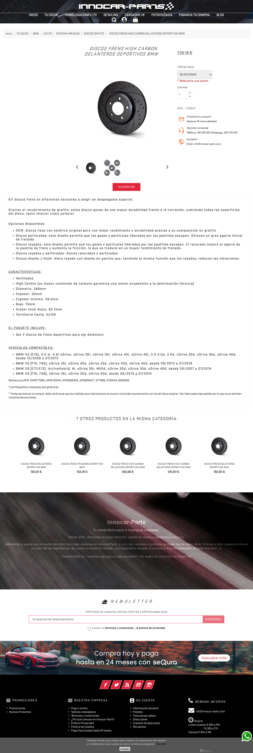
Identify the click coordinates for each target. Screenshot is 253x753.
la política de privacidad (150, 627)
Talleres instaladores (83, 712)
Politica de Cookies (82, 726)
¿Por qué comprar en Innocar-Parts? (92, 719)
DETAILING (111, 15)
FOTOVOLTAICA (162, 15)
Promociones (17, 708)
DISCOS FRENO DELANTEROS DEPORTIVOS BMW (36, 465)
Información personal (146, 708)
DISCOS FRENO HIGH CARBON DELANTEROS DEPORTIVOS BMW (128, 465)
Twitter (121, 682)
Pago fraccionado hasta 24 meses (91, 730)
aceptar (124, 748)
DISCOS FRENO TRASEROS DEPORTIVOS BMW (82, 465)
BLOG (220, 15)
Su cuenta (145, 700)
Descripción (126, 187)
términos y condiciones (119, 627)
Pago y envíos (79, 708)
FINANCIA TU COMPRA (194, 15)
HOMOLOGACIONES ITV (81, 15)
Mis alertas (139, 726)
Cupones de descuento (146, 723)
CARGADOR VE (135, 15)
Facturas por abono (144, 715)
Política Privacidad (82, 723)
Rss (132, 682)
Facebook (110, 682)
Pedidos (138, 712)
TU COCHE (51, 15)
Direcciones (140, 719)
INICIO (33, 15)
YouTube (143, 682)
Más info (161, 743)
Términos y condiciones (85, 715)
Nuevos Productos (20, 712)
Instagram (154, 682)
